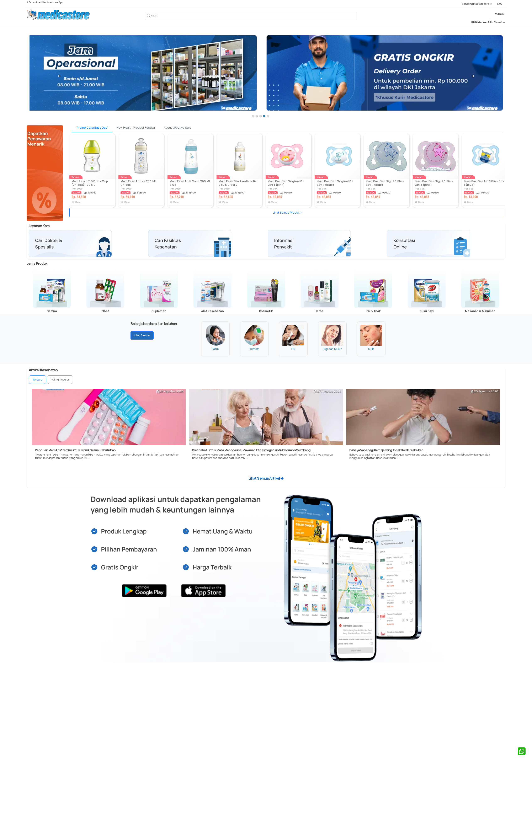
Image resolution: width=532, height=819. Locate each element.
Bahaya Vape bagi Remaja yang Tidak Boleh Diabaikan (386, 450)
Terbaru (37, 379)
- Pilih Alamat (494, 22)
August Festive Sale (177, 127)
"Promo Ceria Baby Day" (92, 127)
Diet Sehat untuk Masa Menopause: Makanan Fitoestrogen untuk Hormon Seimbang (251, 450)
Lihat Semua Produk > (287, 212)
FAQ (499, 4)
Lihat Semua (142, 335)
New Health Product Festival (136, 127)
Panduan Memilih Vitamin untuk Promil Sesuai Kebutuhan (75, 450)
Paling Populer (60, 379)
